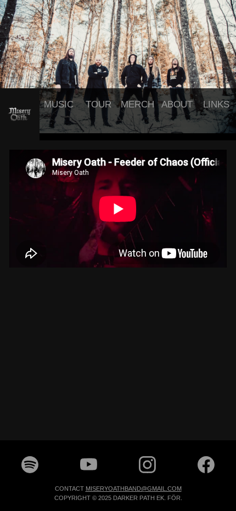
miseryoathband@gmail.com (134, 487)
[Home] (20, 114)
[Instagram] (147, 471)
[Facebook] (206, 471)
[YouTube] (88, 471)
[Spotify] (29, 471)
